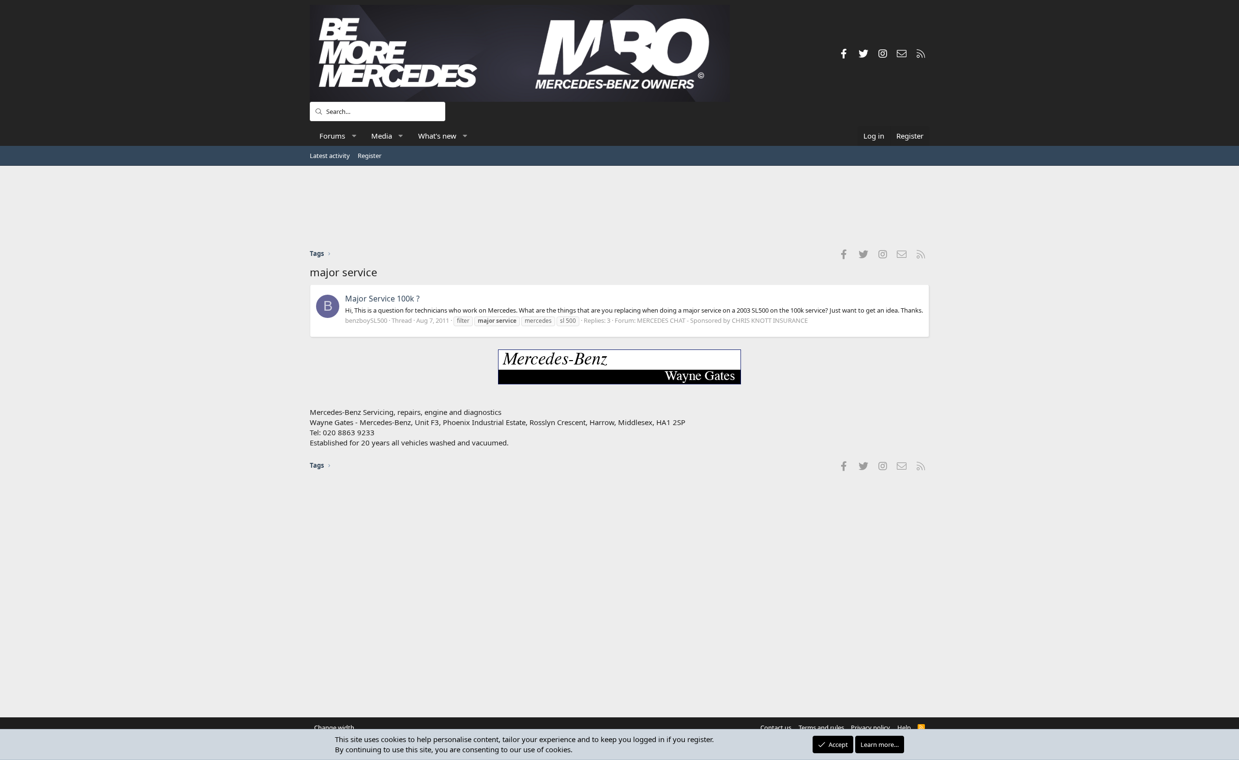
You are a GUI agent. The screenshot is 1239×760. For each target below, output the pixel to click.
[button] (354, 136)
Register (369, 155)
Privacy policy (870, 727)
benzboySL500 (366, 320)
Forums (332, 136)
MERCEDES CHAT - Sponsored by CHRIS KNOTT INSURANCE (722, 320)
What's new (437, 136)
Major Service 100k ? (382, 298)
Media (381, 136)
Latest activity (330, 155)
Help (904, 727)
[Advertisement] (619, 207)
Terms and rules (821, 727)
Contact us (775, 727)
